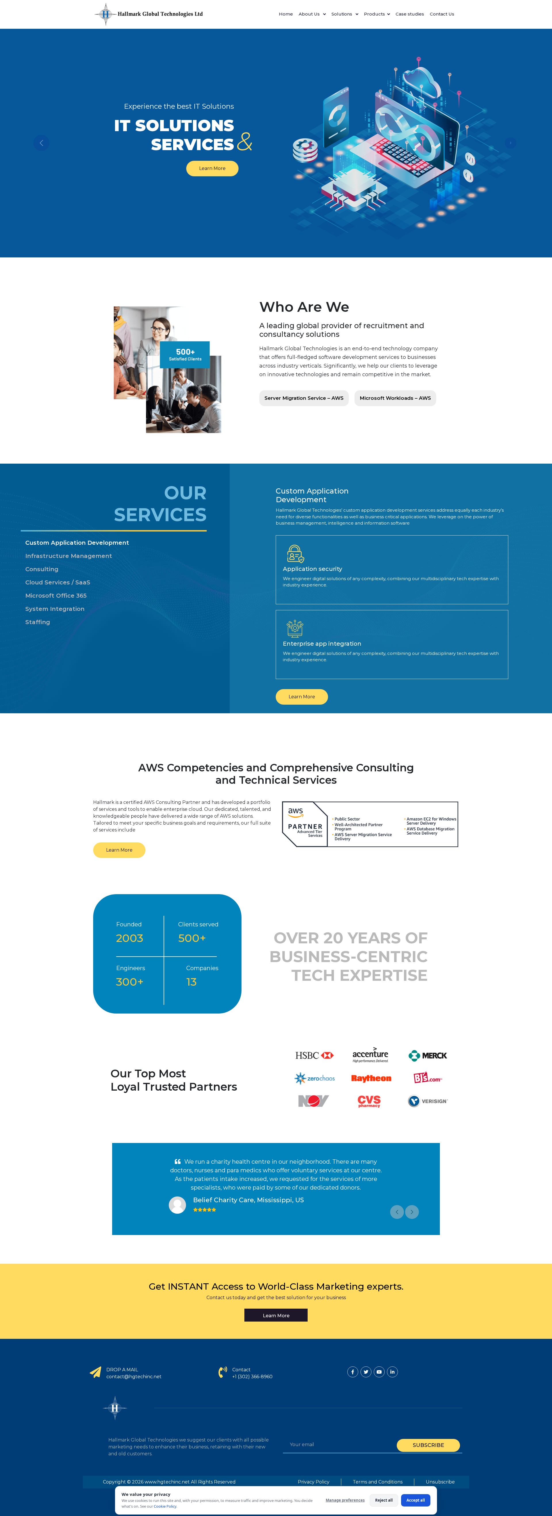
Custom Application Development (77, 542)
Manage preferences (345, 1500)
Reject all (384, 1500)
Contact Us (442, 14)
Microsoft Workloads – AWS (395, 398)
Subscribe (428, 1445)
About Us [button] (310, 14)
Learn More (215, 168)
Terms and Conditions (377, 1482)
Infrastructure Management (68, 556)
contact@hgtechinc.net (134, 1376)
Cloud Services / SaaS (57, 582)
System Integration (55, 608)
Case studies (410, 14)
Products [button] (374, 14)
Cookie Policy (165, 1506)
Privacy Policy (313, 1482)
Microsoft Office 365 (56, 595)
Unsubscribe (440, 1482)
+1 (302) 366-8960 (252, 1376)
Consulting (41, 569)
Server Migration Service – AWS (304, 398)
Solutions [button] (342, 14)
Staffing (37, 622)
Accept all (416, 1500)
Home (286, 14)
